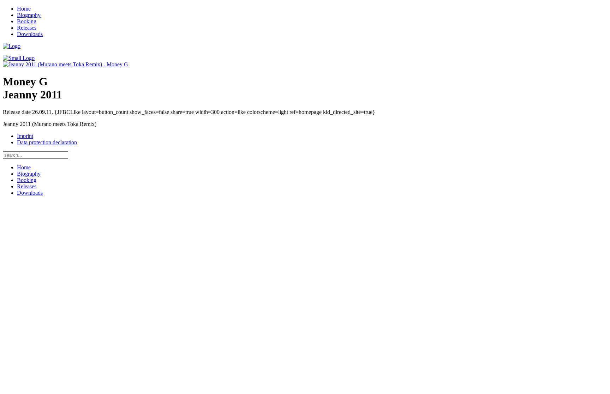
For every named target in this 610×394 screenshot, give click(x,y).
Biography (29, 15)
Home (24, 9)
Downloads (30, 34)
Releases (26, 28)
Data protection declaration (47, 142)
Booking (26, 21)
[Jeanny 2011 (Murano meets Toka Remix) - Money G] (65, 64)
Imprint (25, 136)
